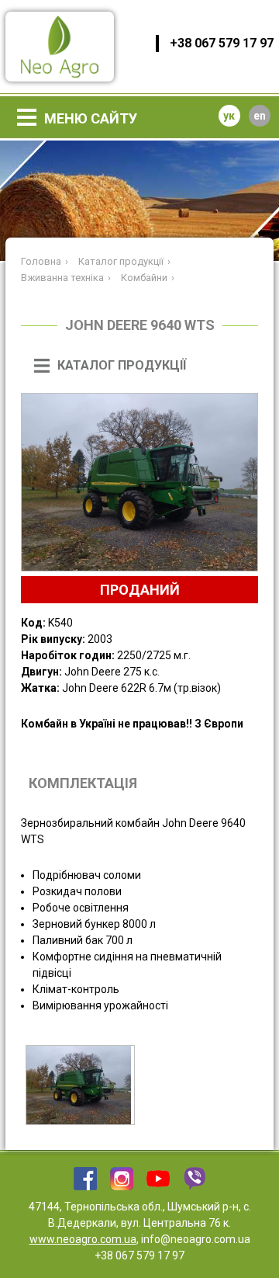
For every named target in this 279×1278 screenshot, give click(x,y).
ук (229, 115)
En (259, 115)
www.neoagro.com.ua (82, 1239)
